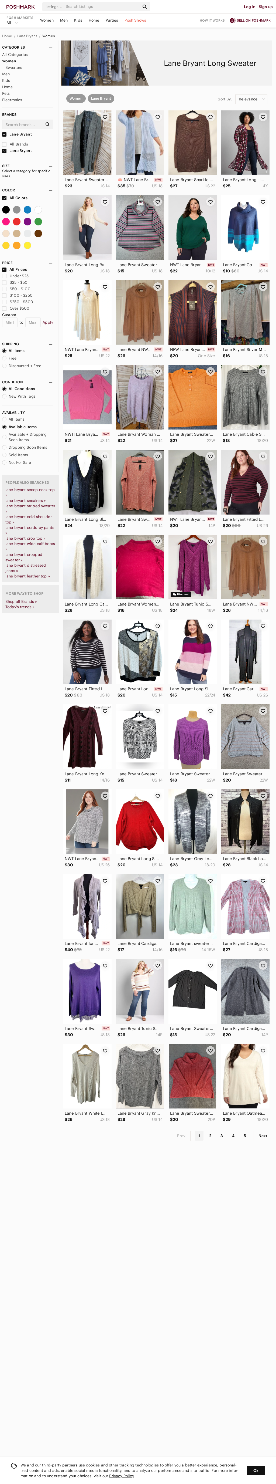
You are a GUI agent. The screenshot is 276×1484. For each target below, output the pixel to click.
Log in (250, 6)
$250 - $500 (21, 301)
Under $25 (19, 275)
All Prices (18, 269)
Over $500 (19, 308)
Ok (255, 1470)
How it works (212, 20)
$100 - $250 (21, 295)
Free (13, 358)
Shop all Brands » (21, 601)
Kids (78, 20)
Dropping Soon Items (28, 447)
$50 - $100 (20, 288)
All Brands (18, 144)
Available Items (23, 426)
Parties (112, 20)
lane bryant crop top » (25, 538)
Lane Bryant (27, 36)
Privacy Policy (121, 1475)
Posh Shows (135, 20)
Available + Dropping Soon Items (28, 437)
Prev (181, 1135)
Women (47, 20)
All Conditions (22, 388)
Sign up (266, 6)
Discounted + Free (25, 365)
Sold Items (18, 454)
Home (94, 20)
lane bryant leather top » (27, 576)
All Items (17, 350)
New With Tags (22, 396)
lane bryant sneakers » (25, 500)
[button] (54, 6)
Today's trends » (19, 606)
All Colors (18, 197)
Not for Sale (20, 462)
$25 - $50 (18, 282)
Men (64, 20)
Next (262, 1135)
